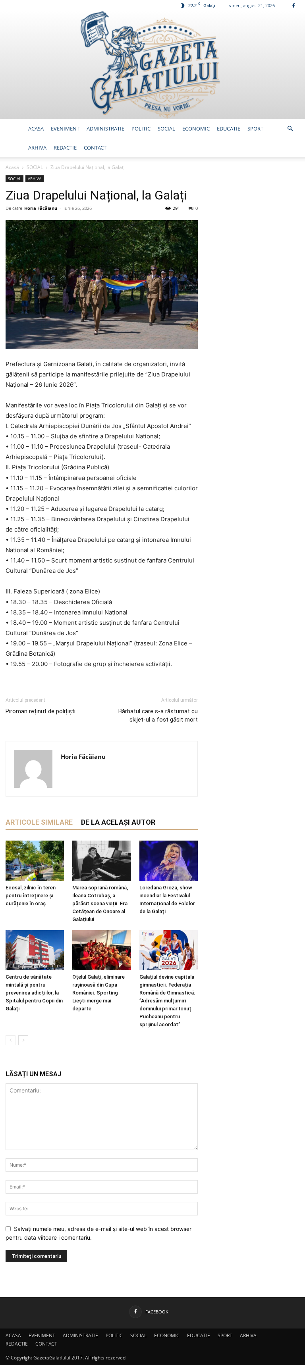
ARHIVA (37, 147)
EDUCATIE (228, 128)
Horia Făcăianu (40, 208)
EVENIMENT (65, 128)
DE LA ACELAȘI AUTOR (118, 822)
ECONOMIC (196, 128)
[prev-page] (10, 1040)
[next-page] (23, 1040)
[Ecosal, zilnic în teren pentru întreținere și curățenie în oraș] (35, 861)
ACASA (36, 128)
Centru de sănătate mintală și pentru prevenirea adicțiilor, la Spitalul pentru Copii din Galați (34, 993)
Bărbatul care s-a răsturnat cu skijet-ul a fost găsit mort (158, 715)
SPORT (255, 128)
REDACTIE (65, 147)
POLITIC (141, 128)
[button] (289, 128)
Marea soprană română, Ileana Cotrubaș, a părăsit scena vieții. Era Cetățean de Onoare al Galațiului (100, 903)
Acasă (12, 167)
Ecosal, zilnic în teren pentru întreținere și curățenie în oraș (31, 895)
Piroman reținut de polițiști (40, 711)
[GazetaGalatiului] (152, 65)
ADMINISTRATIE (105, 128)
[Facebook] (293, 5)
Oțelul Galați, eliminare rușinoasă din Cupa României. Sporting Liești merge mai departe (98, 993)
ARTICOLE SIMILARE (39, 822)
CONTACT (95, 147)
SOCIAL (166, 128)
